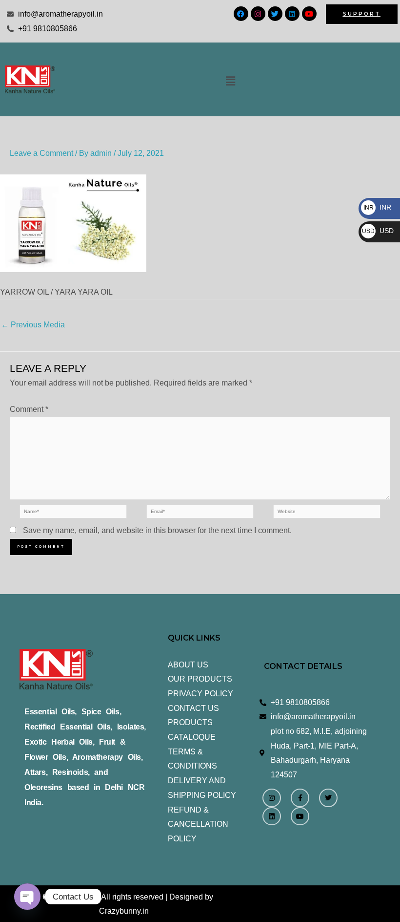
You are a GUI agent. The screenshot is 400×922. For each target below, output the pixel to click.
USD (378, 231)
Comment (29, 409)
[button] (230, 81)
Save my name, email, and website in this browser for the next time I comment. (157, 530)
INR (377, 207)
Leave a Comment (41, 153)
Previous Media (33, 325)
